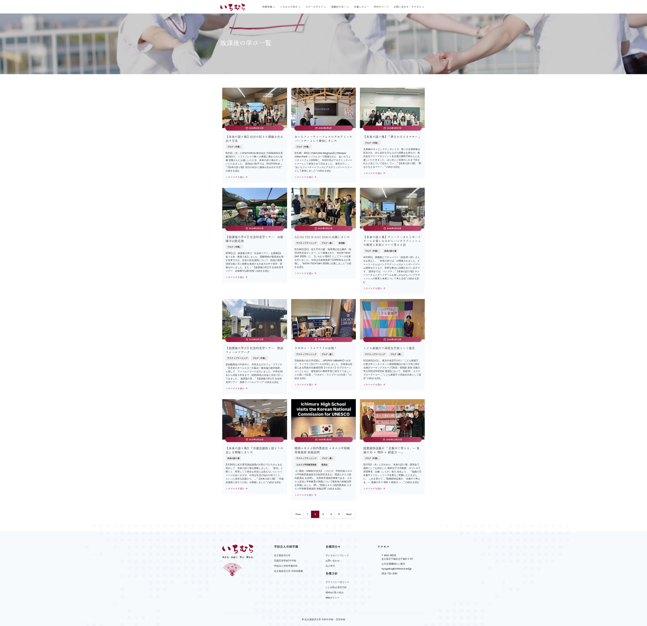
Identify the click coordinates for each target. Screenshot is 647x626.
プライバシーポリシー (337, 582)
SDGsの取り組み (335, 592)
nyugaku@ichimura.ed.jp (396, 568)
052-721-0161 (389, 573)
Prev (298, 514)
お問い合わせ (333, 560)
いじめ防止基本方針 (336, 587)
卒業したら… (361, 7)
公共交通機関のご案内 (393, 563)
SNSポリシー (332, 597)
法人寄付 (330, 566)
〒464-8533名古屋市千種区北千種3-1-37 (397, 557)
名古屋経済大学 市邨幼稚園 (288, 571)
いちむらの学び (289, 7)
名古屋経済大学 (282, 555)
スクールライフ (314, 7)
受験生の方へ (338, 7)
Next (349, 514)
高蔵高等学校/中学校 (285, 560)
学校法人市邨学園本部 (286, 566)
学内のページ (381, 7)
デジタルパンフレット (337, 555)
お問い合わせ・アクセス (407, 7)
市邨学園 (267, 7)
